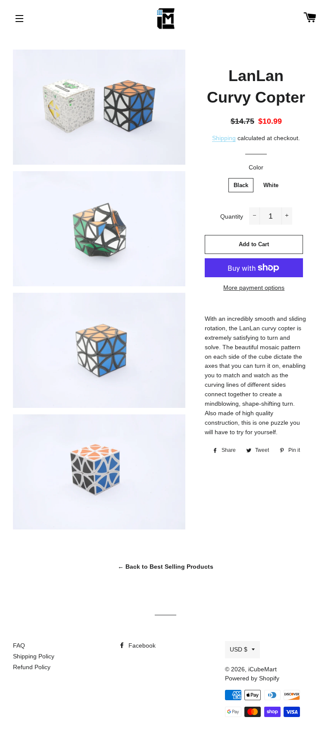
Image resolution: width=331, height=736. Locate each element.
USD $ (238, 649)
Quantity (231, 216)
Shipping (224, 138)
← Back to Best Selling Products (165, 566)
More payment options (253, 287)
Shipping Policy (33, 656)
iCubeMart (262, 669)
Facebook (141, 645)
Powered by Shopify (252, 678)
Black (241, 185)
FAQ (19, 645)
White (270, 185)
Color (256, 167)
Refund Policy (31, 667)
